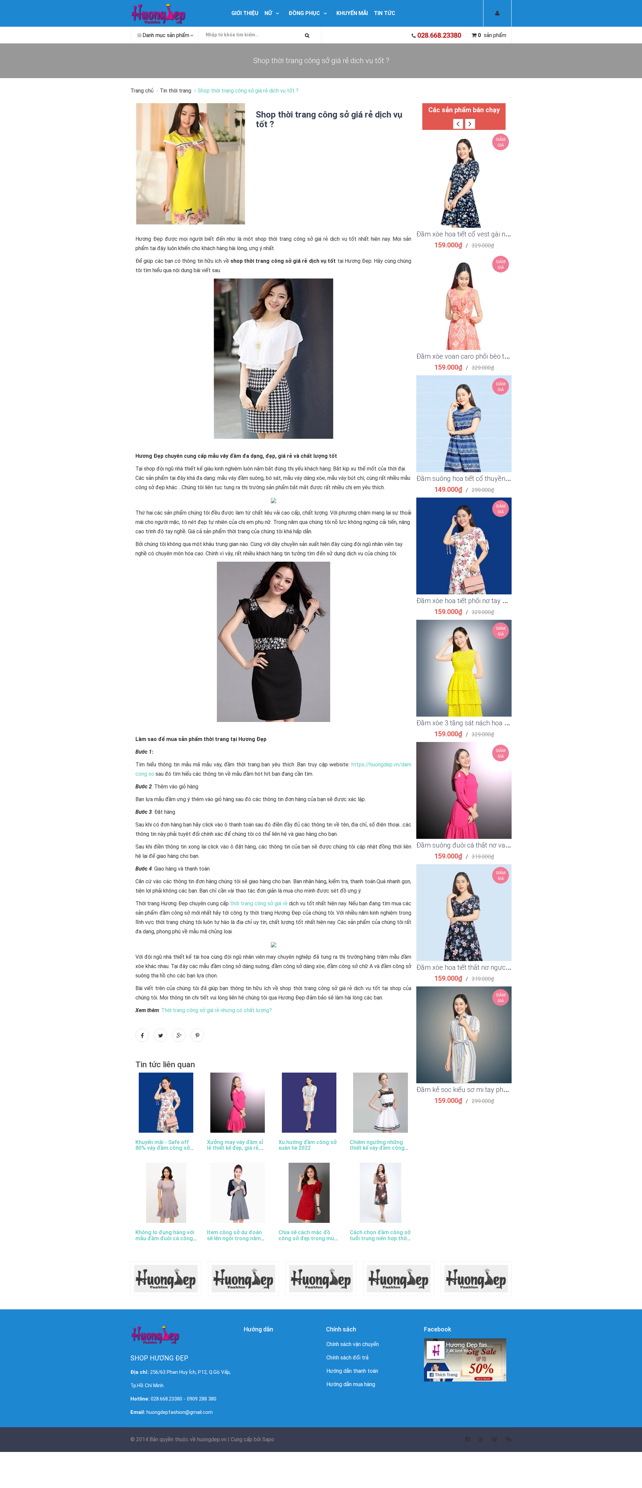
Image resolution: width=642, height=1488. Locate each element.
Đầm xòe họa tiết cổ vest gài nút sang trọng (480, 234)
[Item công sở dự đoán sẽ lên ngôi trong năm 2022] (237, 1193)
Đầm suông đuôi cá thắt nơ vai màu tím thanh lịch (489, 845)
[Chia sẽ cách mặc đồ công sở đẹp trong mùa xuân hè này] (309, 1193)
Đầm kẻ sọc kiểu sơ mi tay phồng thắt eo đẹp (482, 1090)
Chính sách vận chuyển (352, 1344)
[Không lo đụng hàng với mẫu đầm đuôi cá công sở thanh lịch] (166, 1193)
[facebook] (463, 1440)
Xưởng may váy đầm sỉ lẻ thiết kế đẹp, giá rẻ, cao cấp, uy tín (235, 1148)
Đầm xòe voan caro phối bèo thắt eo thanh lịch (484, 356)
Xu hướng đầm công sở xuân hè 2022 (308, 1145)
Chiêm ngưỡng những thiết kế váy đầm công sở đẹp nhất (377, 1148)
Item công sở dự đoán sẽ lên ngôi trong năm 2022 (234, 1238)
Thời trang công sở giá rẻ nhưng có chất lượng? (216, 1010)
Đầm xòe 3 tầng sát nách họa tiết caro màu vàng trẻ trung (501, 723)
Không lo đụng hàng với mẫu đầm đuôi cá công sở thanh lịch (164, 1238)
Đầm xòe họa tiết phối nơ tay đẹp (465, 601)
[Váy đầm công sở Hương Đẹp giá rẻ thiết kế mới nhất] (174, 13)
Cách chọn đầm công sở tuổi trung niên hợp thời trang (380, 1238)
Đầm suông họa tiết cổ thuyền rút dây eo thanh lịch (491, 479)
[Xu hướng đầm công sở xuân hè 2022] (309, 1103)
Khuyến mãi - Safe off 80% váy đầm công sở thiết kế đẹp (162, 1148)
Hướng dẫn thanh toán (352, 1371)
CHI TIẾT (464, 187)
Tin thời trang (175, 90)
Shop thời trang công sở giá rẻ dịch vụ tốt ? (329, 119)
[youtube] (476, 1440)
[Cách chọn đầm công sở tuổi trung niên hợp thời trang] (381, 1193)
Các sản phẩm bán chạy (464, 110)
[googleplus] (490, 1440)
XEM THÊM (464, 171)
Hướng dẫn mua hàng (350, 1384)
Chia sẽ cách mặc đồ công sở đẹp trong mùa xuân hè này (308, 1238)
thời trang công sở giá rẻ (258, 903)
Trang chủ (142, 90)
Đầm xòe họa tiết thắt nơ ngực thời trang (475, 967)
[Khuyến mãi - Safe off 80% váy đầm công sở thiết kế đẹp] (166, 1103)
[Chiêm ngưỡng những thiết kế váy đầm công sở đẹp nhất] (380, 1103)
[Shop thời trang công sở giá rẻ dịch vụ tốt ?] (190, 163)
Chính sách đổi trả (347, 1357)
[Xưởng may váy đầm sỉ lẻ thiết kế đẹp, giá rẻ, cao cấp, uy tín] (237, 1103)
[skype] (504, 1440)
